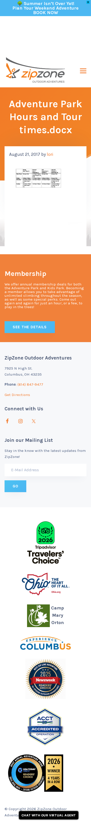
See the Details (30, 327)
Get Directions (17, 394)
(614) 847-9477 (30, 384)
